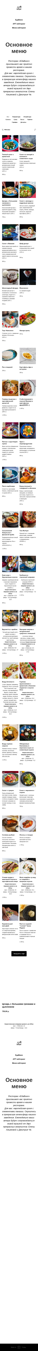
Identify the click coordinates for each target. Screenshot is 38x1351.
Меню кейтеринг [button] (19, 28)
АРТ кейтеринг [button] (19, 24)
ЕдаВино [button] (19, 20)
